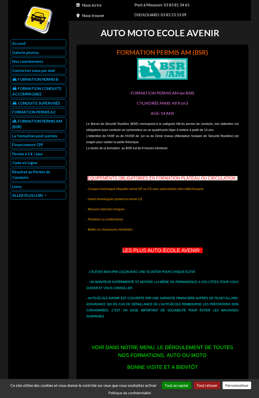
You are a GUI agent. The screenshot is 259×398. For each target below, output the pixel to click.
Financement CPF (28, 144)
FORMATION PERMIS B (37, 79)
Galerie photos (25, 52)
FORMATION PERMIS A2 (33, 112)
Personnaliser (237, 385)
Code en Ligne (24, 162)
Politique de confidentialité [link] (129, 393)
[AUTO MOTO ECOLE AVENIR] (38, 19)
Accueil (19, 43)
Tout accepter (176, 385)
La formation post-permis (34, 136)
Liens (16, 186)
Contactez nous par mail (33, 70)
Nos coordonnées (27, 61)
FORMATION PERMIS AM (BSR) (37, 124)
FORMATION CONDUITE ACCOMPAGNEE (37, 91)
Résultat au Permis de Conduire (31, 174)
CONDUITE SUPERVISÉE (38, 103)
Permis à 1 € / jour (27, 153)
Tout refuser (207, 385)
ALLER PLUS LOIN (28, 195)
